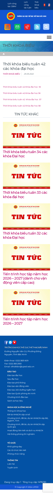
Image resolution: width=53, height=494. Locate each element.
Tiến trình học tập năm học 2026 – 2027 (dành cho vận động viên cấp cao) (25, 278)
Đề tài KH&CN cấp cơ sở (18, 414)
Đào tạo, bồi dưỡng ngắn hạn (21, 390)
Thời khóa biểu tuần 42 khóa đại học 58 (21, 106)
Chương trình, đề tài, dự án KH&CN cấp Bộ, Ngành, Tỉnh (27, 419)
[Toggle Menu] (49, 37)
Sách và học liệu (15, 401)
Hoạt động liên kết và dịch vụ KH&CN (25, 430)
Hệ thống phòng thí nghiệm (21, 434)
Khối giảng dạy (14, 446)
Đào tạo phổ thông (16, 382)
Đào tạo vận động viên (18, 386)
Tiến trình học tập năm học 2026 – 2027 (25, 321)
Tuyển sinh (12, 467)
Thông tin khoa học (16, 411)
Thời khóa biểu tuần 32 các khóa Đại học (25, 235)
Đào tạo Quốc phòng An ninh (21, 393)
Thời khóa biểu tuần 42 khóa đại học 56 (21, 93)
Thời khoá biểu (37, 5)
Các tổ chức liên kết (16, 450)
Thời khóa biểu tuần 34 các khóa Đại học (25, 154)
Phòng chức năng (16, 454)
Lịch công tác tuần (27, 5)
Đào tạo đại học (14, 375)
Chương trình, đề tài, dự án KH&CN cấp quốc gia (26, 425)
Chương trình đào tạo (17, 397)
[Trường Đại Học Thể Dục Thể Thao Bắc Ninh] (11, 16)
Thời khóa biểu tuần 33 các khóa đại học (25, 194)
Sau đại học (13, 379)
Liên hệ (11, 464)
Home (3, 54)
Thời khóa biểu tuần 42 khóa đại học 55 (22, 87)
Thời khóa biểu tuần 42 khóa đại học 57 (22, 99)
